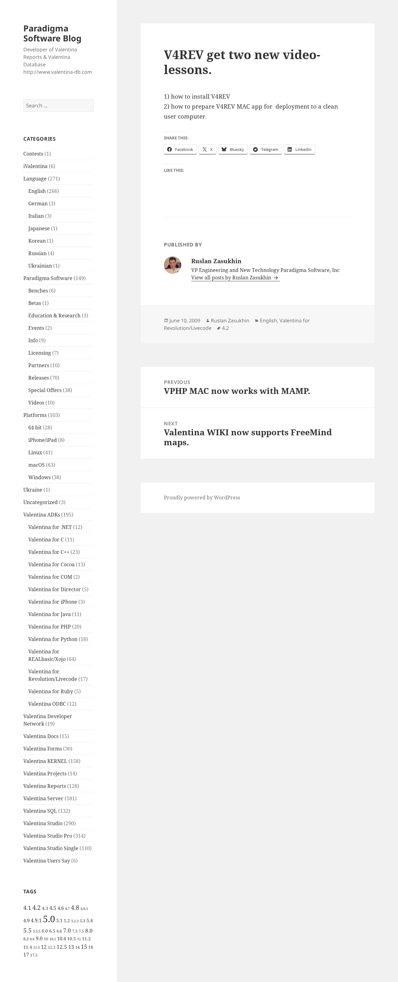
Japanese (39, 228)
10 (46, 939)
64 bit (35, 427)
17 (26, 954)
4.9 (26, 920)
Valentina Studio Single (50, 848)
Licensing (39, 352)
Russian (37, 253)
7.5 (81, 931)
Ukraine (32, 489)
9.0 (39, 938)
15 (84, 946)
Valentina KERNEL (45, 761)
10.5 (71, 939)
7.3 (74, 931)
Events (36, 328)
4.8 (75, 907)
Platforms (35, 415)
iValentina (35, 166)
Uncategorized (40, 502)
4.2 (36, 907)
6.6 (59, 931)
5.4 (89, 920)
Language (35, 178)
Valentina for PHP (49, 626)
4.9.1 (36, 920)
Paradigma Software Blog (52, 33)
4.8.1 (84, 908)
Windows (39, 477)
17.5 (34, 955)
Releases (38, 377)
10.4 (61, 938)
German (38, 203)
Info (33, 340)
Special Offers (45, 390)
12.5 (62, 946)
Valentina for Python (52, 639)
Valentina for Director (54, 589)
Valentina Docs (40, 736)
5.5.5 (36, 931)
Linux (35, 452)
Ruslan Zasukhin (230, 320)
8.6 (32, 939)
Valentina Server (43, 798)
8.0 (89, 930)
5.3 (82, 921)
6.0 (45, 931)
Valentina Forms (42, 748)
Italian (36, 216)
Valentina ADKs (41, 514)
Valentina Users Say (46, 860)
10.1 (52, 939)
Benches (38, 290)
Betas (34, 303)
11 (79, 939)
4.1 (27, 907)
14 (77, 947)
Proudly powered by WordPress (202, 497)
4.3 (45, 908)
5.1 (59, 920)
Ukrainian (40, 265)
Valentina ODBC (47, 703)
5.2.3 (75, 921)
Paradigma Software (47, 278)
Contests (33, 153)
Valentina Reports (44, 786)
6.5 (52, 931)
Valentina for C (46, 539)
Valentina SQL (40, 810)
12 (44, 946)
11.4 (27, 947)
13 (71, 946)
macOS (36, 464)
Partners (38, 365)
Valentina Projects (45, 773)
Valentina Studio (42, 823)
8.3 (26, 939)
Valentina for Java (49, 614)
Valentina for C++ (48, 552)
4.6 (61, 908)
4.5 (52, 908)
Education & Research (54, 315)
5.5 (27, 930)
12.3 (51, 947)
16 (90, 947)
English (37, 191)
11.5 (36, 947)
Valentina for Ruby (50, 691)
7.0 (67, 930)
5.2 (67, 921)
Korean (37, 240)
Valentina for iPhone (52, 601)
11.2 (86, 939)
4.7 (67, 908)
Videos (36, 402)
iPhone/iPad (42, 440)
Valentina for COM (50, 576)
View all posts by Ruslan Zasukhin (231, 277)
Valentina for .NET (50, 527)
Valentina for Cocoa (51, 564)
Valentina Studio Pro (47, 835)
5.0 (49, 919)
